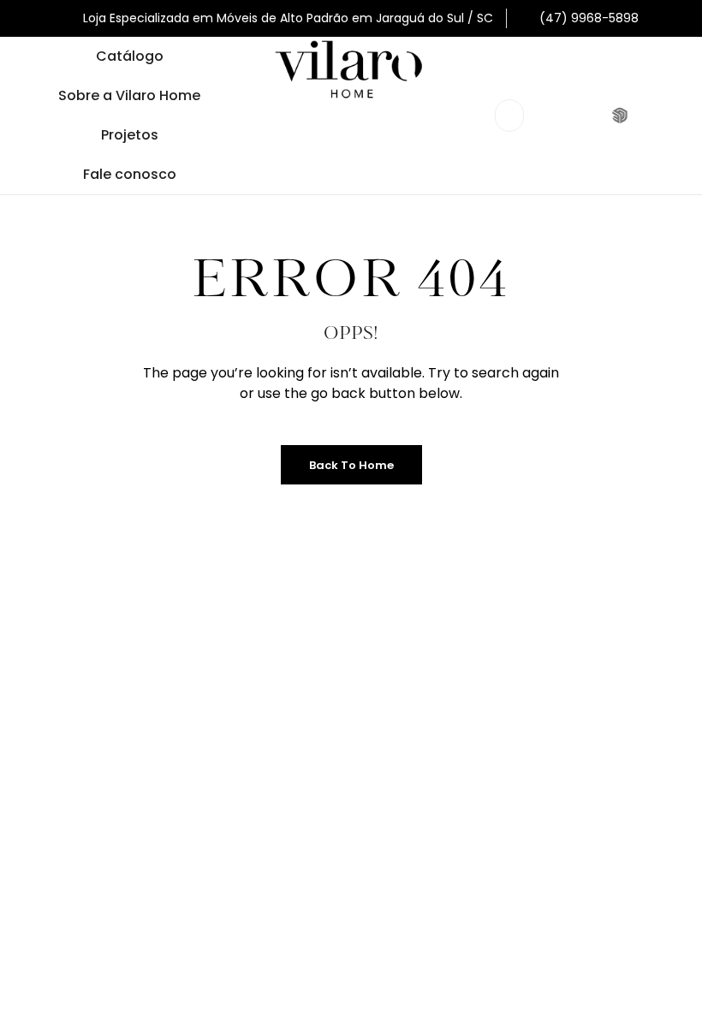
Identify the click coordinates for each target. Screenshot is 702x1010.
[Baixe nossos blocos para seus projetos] (622, 115)
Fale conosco (129, 174)
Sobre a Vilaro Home (129, 95)
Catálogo (130, 56)
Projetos (129, 135)
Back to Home (351, 465)
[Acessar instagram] (587, 115)
